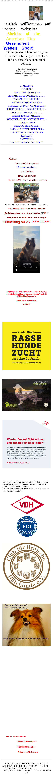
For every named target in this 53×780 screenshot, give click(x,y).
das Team (26, 89)
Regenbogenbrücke (26, 126)
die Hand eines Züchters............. (26, 96)
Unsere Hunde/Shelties (26, 102)
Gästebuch (26, 139)
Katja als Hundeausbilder (26, 129)
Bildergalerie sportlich (26, 132)
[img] (26, 13)
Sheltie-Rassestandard (26, 116)
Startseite (26, 86)
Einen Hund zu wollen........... (26, 112)
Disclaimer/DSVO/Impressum (26, 142)
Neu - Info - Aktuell (26, 92)
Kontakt (26, 136)
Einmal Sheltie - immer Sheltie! (26, 109)
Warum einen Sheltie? (26, 99)
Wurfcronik (25, 122)
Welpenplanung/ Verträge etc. (26, 119)
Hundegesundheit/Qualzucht (26, 106)
